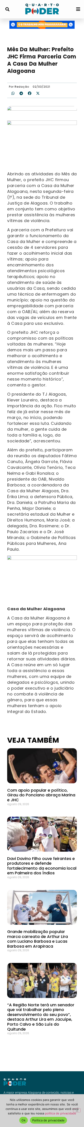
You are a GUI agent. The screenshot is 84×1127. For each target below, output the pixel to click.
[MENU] (78, 9)
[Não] (77, 1110)
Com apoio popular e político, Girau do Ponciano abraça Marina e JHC (41, 795)
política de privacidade (60, 1113)
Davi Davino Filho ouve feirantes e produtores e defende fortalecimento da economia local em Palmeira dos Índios (41, 866)
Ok (24, 1120)
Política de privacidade (48, 1120)
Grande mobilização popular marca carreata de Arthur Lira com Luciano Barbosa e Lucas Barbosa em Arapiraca (37, 939)
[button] (7, 9)
